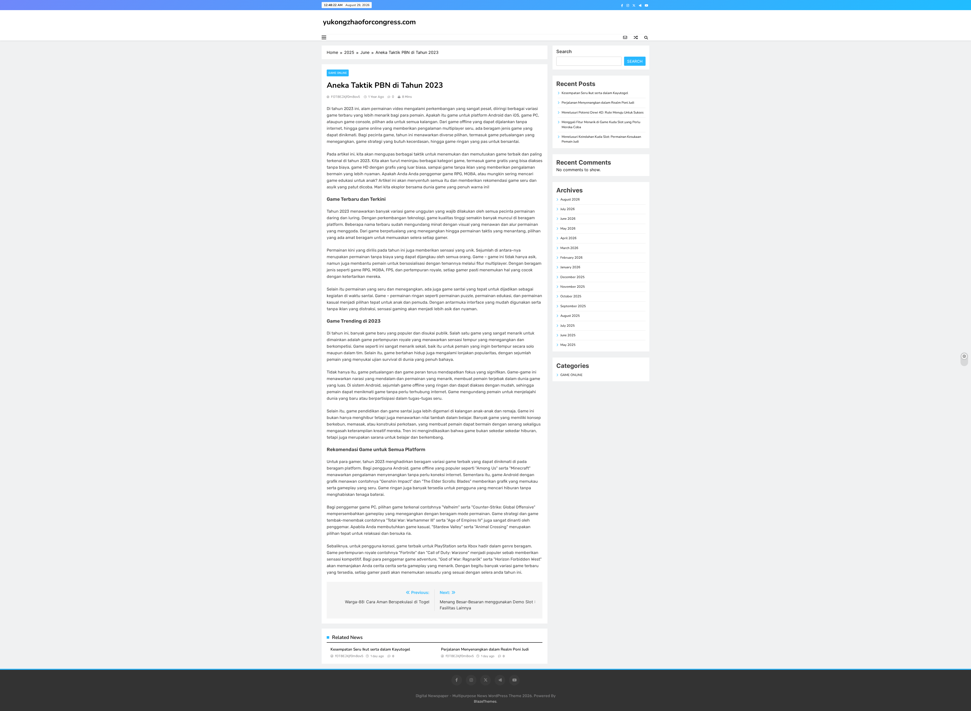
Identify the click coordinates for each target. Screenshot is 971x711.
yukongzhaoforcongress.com (369, 22)
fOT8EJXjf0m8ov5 (345, 97)
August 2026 (570, 199)
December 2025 (572, 277)
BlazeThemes (485, 701)
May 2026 (568, 228)
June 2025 (568, 335)
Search (564, 51)
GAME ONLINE (337, 73)
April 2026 (568, 238)
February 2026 (571, 257)
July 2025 (567, 325)
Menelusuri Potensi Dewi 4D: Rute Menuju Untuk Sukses (603, 112)
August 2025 (570, 316)
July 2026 (567, 209)
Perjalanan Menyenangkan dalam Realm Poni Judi (485, 649)
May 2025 (568, 345)
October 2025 (570, 296)
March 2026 (569, 248)
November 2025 (572, 286)
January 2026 (570, 267)
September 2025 (573, 306)
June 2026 (568, 218)
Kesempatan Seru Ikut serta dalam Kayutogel (370, 649)
